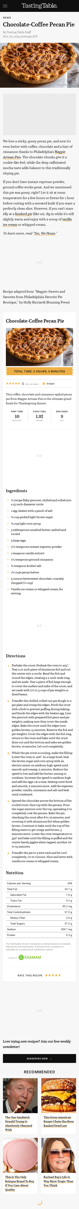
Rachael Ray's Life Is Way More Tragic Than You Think (58, 1181)
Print (51, 383)
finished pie (23, 213)
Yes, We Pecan (44, 233)
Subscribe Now (37, 1058)
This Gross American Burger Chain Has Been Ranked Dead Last (59, 1121)
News (7, 17)
